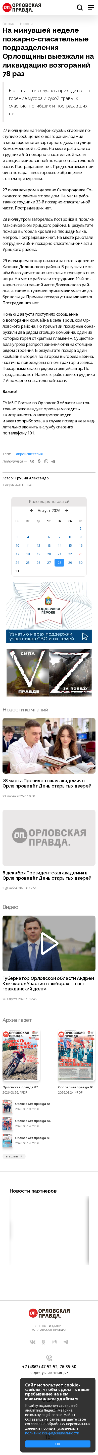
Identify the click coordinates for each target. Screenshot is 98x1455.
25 (28, 562)
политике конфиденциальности (52, 1433)
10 (17, 545)
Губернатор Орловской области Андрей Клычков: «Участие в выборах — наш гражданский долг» (48, 983)
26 (38, 562)
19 (38, 554)
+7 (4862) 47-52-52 (40, 1366)
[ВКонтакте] (32, 461)
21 (59, 554)
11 (28, 545)
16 (80, 545)
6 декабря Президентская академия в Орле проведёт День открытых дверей (47, 875)
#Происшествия (29, 454)
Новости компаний (25, 709)
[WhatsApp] (46, 461)
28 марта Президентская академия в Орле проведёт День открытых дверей (47, 783)
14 (59, 545)
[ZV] (49, 695)
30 (80, 562)
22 (70, 554)
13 (49, 545)
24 (17, 562)
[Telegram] (53, 461)
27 (49, 562)
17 (17, 554)
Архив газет (17, 1020)
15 (70, 545)
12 (38, 545)
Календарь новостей (49, 502)
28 (59, 562)
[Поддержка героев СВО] (49, 641)
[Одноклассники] (39, 461)
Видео (10, 907)
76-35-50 (68, 1366)
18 (28, 554)
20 (49, 554)
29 (70, 562)
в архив (12, 1156)
